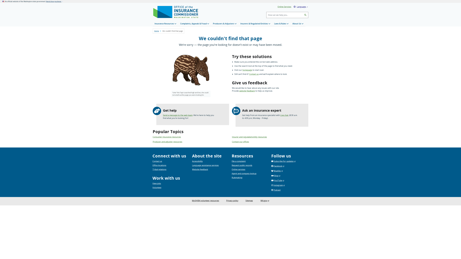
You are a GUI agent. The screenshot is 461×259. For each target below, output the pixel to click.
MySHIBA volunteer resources (205, 200)
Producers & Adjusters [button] (224, 23)
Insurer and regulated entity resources (249, 137)
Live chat (284, 115)
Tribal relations (159, 169)
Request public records (242, 165)
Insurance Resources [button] (164, 23)
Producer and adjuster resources (167, 141)
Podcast (277, 190)
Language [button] (302, 6)
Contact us (254, 74)
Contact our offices (240, 141)
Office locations (159, 165)
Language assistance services (205, 165)
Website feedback (200, 169)
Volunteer (156, 187)
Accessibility (197, 161)
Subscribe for (284, 161)
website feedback (247, 91)
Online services (238, 169)
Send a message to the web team (178, 115)
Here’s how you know (53, 1)
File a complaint (239, 161)
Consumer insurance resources (167, 137)
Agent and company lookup (244, 173)
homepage (247, 70)
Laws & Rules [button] (280, 23)
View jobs (156, 183)
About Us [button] (297, 23)
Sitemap (249, 200)
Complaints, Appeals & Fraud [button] (193, 23)
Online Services (284, 6)
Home (156, 31)
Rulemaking (237, 177)
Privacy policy (232, 200)
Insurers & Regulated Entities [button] (254, 23)
